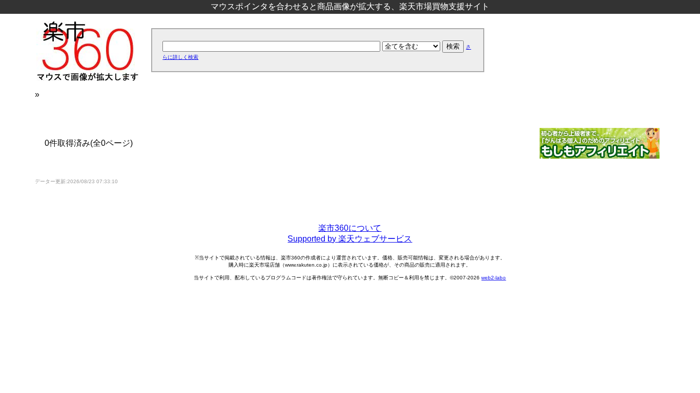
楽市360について (349, 228)
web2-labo (493, 277)
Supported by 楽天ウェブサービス (349, 238)
